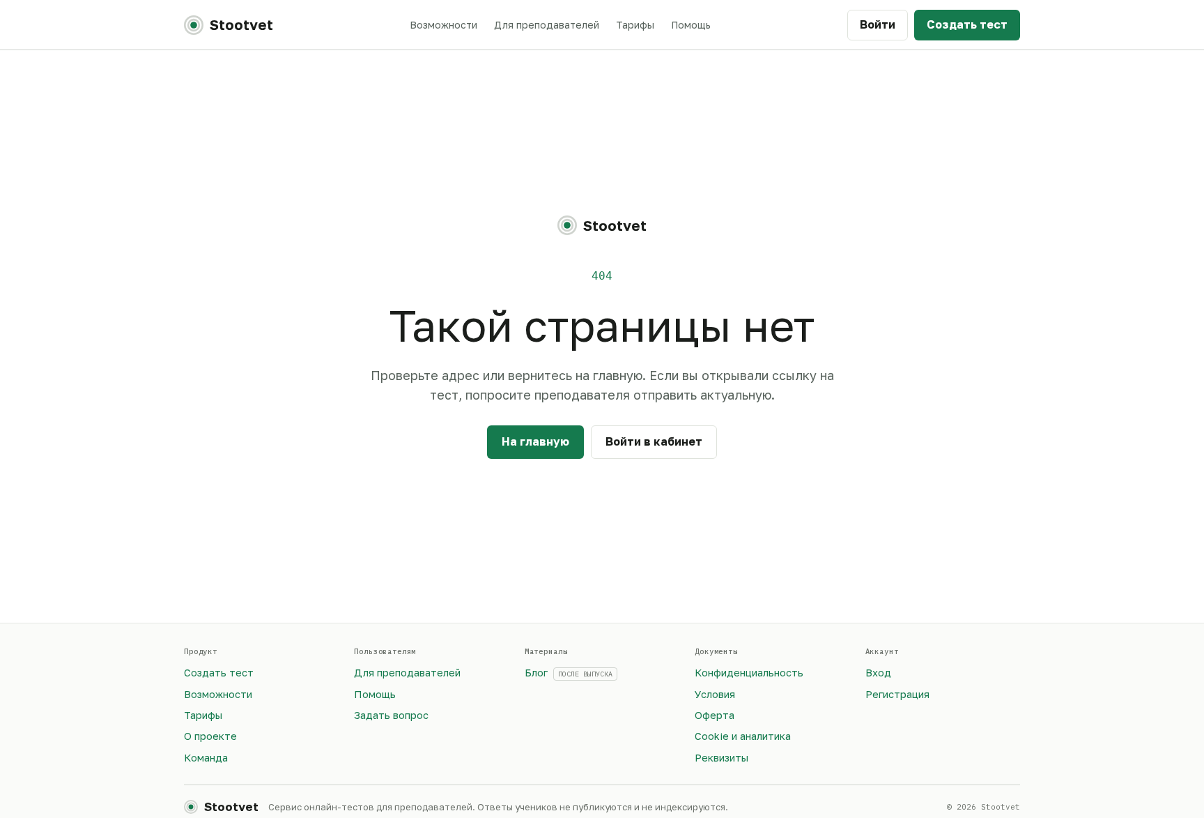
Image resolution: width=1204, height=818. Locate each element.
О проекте (210, 736)
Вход (878, 673)
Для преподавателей (546, 25)
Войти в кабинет (653, 441)
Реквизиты (721, 758)
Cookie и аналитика (743, 736)
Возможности (443, 25)
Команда (206, 758)
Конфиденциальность (749, 673)
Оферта (714, 715)
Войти (877, 24)
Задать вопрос (391, 715)
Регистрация (897, 694)
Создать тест (967, 24)
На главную (535, 441)
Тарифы (635, 25)
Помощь (691, 25)
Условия (715, 694)
